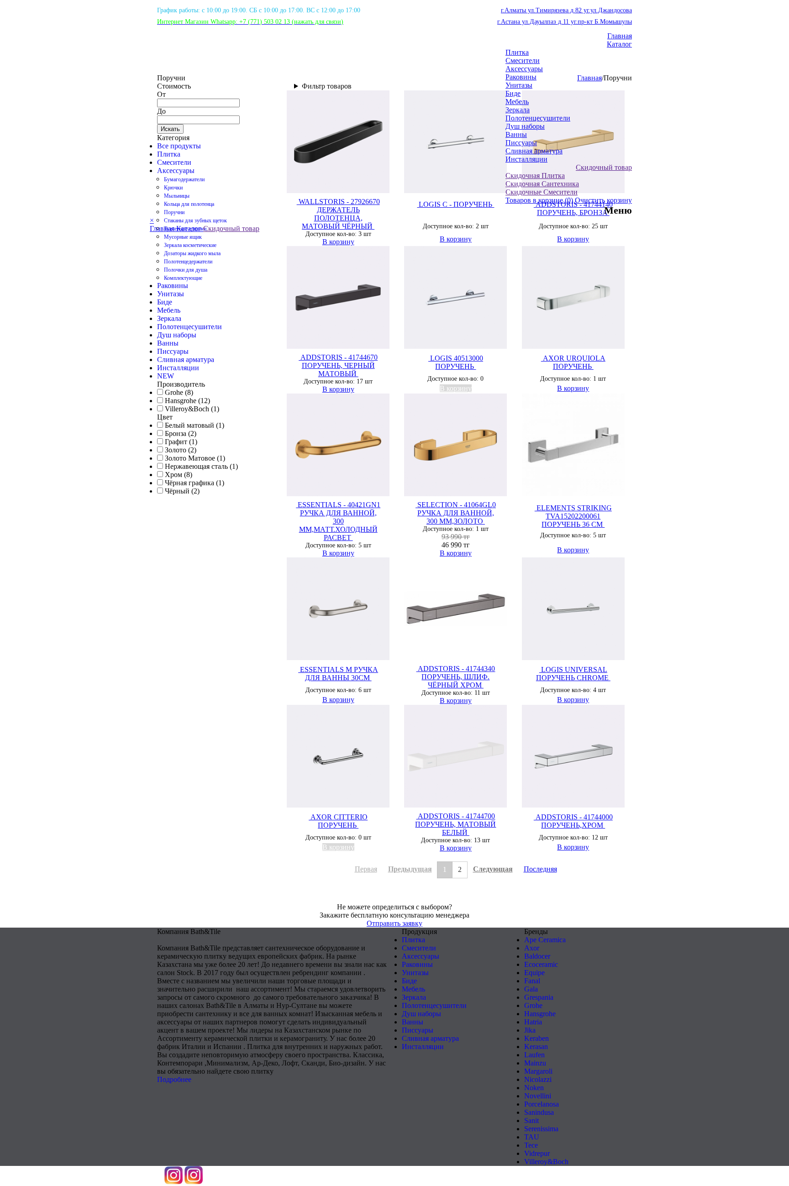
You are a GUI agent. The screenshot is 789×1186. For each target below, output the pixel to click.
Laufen (534, 1055)
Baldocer (537, 956)
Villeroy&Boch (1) (191, 409)
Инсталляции (526, 159)
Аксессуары (524, 69)
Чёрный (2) (181, 491)
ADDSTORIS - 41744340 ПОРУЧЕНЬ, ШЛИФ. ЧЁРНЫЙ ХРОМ (455, 677)
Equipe (534, 972)
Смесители (522, 60)
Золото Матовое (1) (194, 458)
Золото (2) (179, 450)
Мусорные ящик (183, 237)
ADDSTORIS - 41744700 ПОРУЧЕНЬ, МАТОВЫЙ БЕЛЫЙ (455, 824)
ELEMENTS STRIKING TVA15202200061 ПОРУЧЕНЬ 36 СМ (573, 516)
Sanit (531, 1120)
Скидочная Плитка (535, 175)
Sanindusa (539, 1112)
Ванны (516, 134)
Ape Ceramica (545, 940)
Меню (618, 210)
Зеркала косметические (190, 245)
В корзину (338, 242)
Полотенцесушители (537, 118)
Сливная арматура (534, 151)
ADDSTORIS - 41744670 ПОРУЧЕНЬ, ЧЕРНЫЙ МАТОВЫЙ (338, 365)
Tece (531, 1145)
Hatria (533, 1022)
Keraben (536, 1038)
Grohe (533, 1005)
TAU (531, 1137)
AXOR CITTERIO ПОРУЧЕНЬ (338, 821)
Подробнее (174, 1079)
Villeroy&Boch (546, 1161)
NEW (165, 376)
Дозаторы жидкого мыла (192, 253)
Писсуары (521, 143)
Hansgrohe (540, 1014)
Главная (619, 36)
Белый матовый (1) (193, 425)
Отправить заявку (394, 923)
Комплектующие (183, 278)
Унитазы (518, 85)
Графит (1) (180, 442)
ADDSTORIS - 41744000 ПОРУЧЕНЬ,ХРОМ (573, 821)
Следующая (493, 869)
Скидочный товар (604, 167)
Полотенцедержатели (188, 261)
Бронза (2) (179, 433)
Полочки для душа (185, 270)
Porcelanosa (541, 1104)
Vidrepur (537, 1153)
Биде (513, 93)
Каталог (619, 44)
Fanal (532, 981)
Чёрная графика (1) (193, 483)
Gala (531, 989)
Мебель (517, 101)
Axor (531, 948)
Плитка (517, 52)
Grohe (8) (178, 392)
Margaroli (538, 1071)
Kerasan (536, 1046)
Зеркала (517, 110)
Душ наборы (525, 126)
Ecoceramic (541, 964)
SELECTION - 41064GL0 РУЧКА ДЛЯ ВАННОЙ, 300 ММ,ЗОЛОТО (456, 513)
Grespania (538, 997)
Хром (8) (177, 474)
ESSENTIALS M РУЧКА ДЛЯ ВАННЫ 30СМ (338, 674)
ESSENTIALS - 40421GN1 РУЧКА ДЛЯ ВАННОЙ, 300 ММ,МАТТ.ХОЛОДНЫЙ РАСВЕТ (338, 521)
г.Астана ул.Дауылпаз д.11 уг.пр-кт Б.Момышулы (564, 21)
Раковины (521, 77)
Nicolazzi (538, 1079)
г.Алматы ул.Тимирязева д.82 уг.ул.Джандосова (566, 10)
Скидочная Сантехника (542, 184)
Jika (530, 1030)
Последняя (540, 869)
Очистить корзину (603, 200)
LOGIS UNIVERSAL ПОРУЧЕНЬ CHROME (573, 674)
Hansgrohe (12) (186, 400)
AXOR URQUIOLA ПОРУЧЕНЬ (573, 362)
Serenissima (541, 1129)
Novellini (537, 1096)
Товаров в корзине (539, 200)
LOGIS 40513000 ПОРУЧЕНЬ (455, 362)
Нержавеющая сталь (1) (200, 466)
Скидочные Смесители (541, 192)
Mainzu (535, 1063)
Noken (534, 1088)
